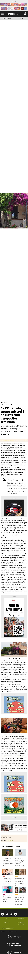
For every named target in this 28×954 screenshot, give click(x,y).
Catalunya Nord (21, 21)
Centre (21, 24)
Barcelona (21, 27)
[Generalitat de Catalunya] (14, 946)
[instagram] (11, 914)
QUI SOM (7, 919)
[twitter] (6, 914)
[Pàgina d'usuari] (25, 14)
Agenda (21, 18)
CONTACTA (21, 919)
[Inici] (14, 14)
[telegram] (15, 914)
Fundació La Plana (20, 756)
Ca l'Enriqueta (10, 840)
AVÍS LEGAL (7, 922)
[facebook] (2, 914)
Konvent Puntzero (5, 756)
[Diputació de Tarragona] (14, 937)
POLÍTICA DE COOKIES (7, 928)
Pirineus (7, 27)
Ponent (7, 21)
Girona (7, 24)
